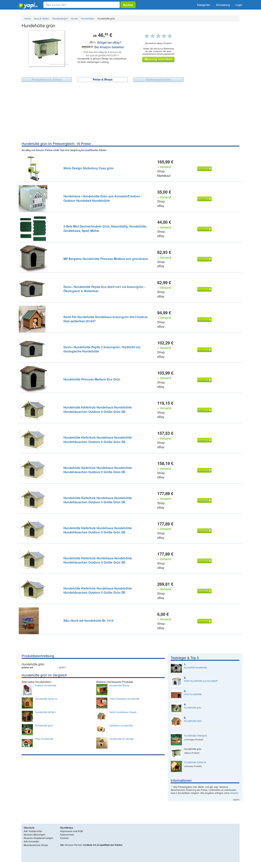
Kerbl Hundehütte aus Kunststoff (200, 680)
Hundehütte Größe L (45, 712)
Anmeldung (223, 5)
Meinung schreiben (158, 59)
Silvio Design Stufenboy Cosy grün (88, 168)
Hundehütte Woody (119, 685)
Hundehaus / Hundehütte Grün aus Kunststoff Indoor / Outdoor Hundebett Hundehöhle (102, 198)
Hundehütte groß (44, 725)
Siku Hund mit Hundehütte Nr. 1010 (88, 620)
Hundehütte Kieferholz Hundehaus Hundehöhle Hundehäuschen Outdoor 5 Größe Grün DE (97, 409)
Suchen (128, 5)
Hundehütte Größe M (195, 762)
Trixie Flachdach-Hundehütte (124, 698)
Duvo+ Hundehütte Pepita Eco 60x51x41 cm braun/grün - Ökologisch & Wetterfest (104, 289)
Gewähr (234, 792)
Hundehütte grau (193, 707)
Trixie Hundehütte (44, 738)
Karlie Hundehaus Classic (123, 712)
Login (239, 5)
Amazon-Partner (73, 845)
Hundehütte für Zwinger (121, 738)
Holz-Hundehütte (193, 694)
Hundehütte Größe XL (46, 698)
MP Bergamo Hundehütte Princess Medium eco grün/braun (105, 259)
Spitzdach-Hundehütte (121, 725)
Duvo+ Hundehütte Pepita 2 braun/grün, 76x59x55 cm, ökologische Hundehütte (102, 349)
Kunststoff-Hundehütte (195, 667)
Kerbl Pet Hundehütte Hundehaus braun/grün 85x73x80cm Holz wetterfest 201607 (105, 319)
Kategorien (203, 5)
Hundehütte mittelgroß (195, 735)
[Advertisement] (130, 112)
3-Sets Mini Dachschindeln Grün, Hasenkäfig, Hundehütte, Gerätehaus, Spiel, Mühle (105, 228)
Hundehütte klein (193, 720)
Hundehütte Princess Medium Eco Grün (91, 379)
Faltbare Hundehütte (45, 685)
